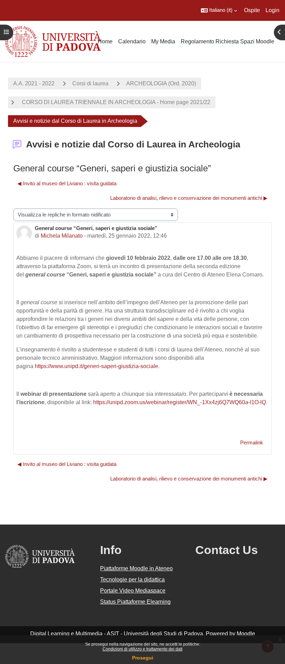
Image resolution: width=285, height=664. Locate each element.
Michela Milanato (62, 236)
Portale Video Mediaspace (132, 591)
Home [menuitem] (105, 41)
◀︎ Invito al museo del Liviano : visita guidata (66, 183)
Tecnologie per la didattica (132, 579)
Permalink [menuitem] (251, 442)
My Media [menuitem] (163, 41)
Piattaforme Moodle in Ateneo (136, 568)
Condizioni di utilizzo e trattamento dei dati (142, 649)
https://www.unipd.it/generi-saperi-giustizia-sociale (96, 366)
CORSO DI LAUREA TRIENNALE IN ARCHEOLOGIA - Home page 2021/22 (115, 102)
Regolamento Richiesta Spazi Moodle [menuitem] (227, 41)
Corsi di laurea (90, 83)
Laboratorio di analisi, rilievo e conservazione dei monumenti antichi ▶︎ (189, 198)
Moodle (246, 634)
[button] (219, 10)
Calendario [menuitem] (132, 41)
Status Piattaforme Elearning (135, 602)
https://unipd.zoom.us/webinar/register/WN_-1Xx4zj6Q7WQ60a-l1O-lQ (179, 402)
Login (272, 10)
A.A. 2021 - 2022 (34, 83)
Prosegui (142, 658)
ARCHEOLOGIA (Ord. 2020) (161, 83)
